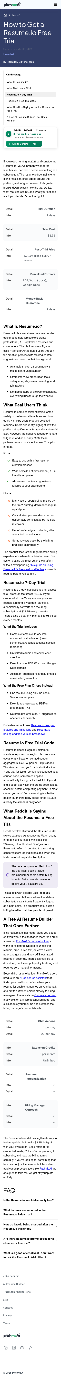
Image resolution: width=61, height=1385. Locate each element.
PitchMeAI (45, 1168)
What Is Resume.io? (17, 82)
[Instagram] (5, 1348)
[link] (13, 4)
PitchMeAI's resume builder (32, 941)
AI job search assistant (33, 978)
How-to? (16, 15)
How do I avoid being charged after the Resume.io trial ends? (28, 1226)
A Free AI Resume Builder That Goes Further (27, 118)
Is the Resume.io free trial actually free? (28, 1200)
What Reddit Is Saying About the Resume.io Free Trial (30, 108)
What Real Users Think (19, 88)
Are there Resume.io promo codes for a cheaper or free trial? (28, 1241)
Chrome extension (45, 995)
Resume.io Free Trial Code (21, 100)
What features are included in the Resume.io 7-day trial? (24, 1212)
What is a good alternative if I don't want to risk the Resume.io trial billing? (28, 1255)
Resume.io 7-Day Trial (19, 94)
